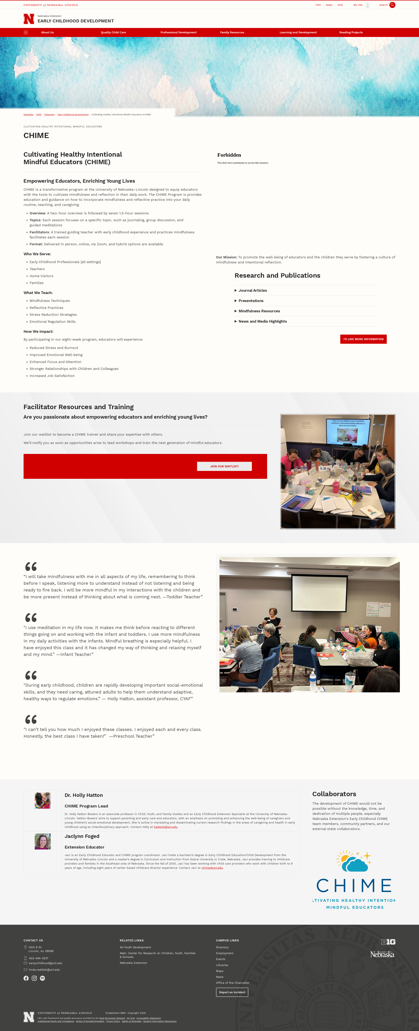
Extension (50, 114)
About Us (47, 32)
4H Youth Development (135, 947)
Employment (224, 953)
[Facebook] (26, 978)
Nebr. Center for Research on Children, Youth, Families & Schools (158, 955)
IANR (38, 114)
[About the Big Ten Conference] (388, 942)
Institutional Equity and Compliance (56, 1021)
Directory (222, 947)
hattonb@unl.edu (165, 827)
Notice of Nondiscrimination (90, 1021)
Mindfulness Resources (259, 311)
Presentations (251, 300)
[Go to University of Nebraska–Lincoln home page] (29, 19)
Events (220, 959)
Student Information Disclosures (160, 1021)
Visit (318, 4)
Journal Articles (253, 290)
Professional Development (179, 32)
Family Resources (232, 32)
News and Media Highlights (263, 321)
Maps (219, 971)
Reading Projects (351, 32)
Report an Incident (232, 992)
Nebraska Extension (49, 16)
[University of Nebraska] (382, 954)
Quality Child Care (113, 32)
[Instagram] (34, 978)
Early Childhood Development (76, 21)
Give (340, 4)
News (219, 977)
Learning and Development (298, 32)
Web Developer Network (112, 1018)
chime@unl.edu (212, 867)
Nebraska (28, 114)
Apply (329, 4)
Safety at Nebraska (131, 1021)
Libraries (222, 965)
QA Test (131, 1018)
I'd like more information (364, 339)
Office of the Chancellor (232, 982)
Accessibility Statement (149, 1018)
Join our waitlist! (224, 466)
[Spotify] (42, 978)
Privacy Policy (113, 1021)
